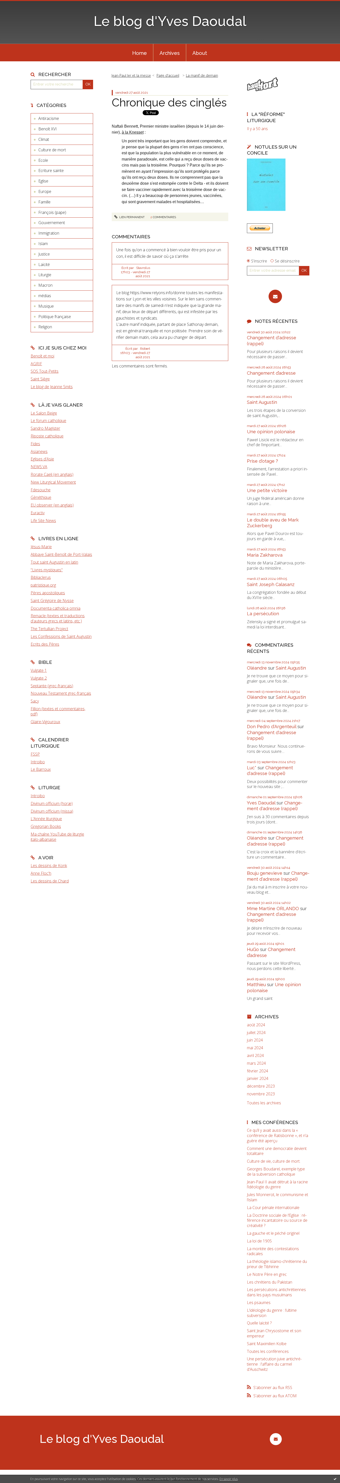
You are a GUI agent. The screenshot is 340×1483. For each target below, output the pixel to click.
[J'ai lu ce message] (335, 1479)
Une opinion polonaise (271, 431)
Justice (44, 254)
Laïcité (44, 264)
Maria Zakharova (265, 555)
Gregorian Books (46, 826)
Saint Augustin (262, 402)
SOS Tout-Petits (44, 371)
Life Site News (43, 520)
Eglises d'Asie (42, 459)
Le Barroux (41, 769)
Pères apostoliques (48, 593)
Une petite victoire (267, 490)
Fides (35, 443)
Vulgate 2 (39, 678)
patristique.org (43, 585)
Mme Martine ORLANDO (273, 908)
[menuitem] (139, 52)
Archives (170, 53)
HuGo (253, 949)
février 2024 (257, 1071)
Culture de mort (52, 150)
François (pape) (52, 212)
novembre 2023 (261, 1094)
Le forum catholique (48, 420)
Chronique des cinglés (169, 102)
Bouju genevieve (264, 873)
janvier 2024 (257, 1078)
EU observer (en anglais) (52, 505)
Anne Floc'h (41, 873)
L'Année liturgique (46, 818)
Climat (43, 139)
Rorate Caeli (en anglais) (52, 474)
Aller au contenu (16, 4)
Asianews (39, 451)
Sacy (35, 701)
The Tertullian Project (49, 628)
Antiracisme (48, 118)
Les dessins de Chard (50, 881)
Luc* (251, 767)
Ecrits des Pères (45, 644)
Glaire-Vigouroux (45, 721)
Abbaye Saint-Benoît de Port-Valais (61, 554)
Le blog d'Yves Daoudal (170, 21)
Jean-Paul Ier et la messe (131, 75)
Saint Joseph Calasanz (270, 584)
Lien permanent (131, 217)
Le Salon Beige (44, 413)
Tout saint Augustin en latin (54, 562)
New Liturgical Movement (53, 482)
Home (139, 53)
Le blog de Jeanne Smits (52, 386)
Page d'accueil (168, 75)
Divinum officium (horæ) (52, 803)
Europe (44, 191)
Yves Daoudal (261, 802)
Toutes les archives (264, 1103)
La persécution (263, 613)
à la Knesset (133, 132)
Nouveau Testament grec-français (61, 693)
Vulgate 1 (39, 670)
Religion (45, 327)
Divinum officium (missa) (52, 811)
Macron (45, 285)
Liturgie (44, 274)
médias (44, 295)
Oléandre (257, 668)
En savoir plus (229, 1479)
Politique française (54, 316)
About (199, 53)
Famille (44, 202)
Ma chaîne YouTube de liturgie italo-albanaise (57, 836)
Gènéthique (41, 497)
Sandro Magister (45, 428)
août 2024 (256, 1025)
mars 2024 (256, 1063)
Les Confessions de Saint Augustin (61, 636)
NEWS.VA (39, 466)
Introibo (38, 762)
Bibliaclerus (41, 577)
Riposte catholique (47, 436)
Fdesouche (41, 490)
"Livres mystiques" (47, 570)
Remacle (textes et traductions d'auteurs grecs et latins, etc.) (58, 618)
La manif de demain (202, 75)
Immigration (48, 233)
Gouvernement (51, 222)
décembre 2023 (261, 1086)
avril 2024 (255, 1055)
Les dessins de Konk (49, 865)
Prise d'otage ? (262, 461)
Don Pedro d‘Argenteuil (271, 726)
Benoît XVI (47, 129)
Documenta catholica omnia (55, 608)
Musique (46, 306)
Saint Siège (40, 379)
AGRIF (36, 363)
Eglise (43, 181)
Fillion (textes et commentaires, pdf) (58, 711)
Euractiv (38, 513)
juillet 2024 (256, 1032)
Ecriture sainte (51, 170)
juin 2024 (255, 1040)
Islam (43, 243)
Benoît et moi (42, 356)
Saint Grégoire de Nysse (52, 600)
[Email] (275, 296)
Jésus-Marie (41, 546)
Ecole (43, 160)
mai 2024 (255, 1047)
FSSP (35, 754)
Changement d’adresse (271, 373)
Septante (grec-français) (52, 686)
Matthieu (256, 984)
